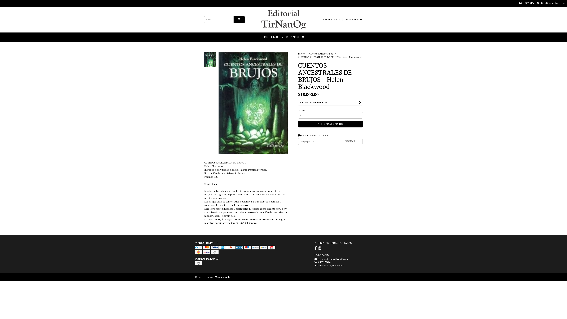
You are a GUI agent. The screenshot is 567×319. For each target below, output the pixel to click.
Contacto (292, 37)
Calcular (349, 141)
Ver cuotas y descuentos (313, 102)
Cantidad (301, 110)
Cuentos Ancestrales (321, 54)
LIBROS (275, 37)
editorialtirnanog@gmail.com (332, 259)
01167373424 (323, 262)
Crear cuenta (331, 19)
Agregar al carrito (330, 124)
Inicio (264, 37)
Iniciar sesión (353, 19)
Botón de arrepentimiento (330, 265)
